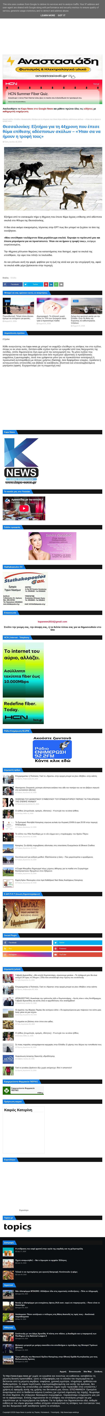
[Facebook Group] (27, 960)
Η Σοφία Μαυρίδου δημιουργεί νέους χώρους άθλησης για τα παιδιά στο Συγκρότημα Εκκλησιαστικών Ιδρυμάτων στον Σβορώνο (51, 869)
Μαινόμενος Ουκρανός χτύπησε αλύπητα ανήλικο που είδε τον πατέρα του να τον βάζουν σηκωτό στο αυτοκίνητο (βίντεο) (57, 788)
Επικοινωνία (75, 1371)
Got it (61, 15)
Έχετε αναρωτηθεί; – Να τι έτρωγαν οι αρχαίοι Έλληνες (41, 1260)
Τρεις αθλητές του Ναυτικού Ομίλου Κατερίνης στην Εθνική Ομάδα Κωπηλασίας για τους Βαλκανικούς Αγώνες (56, 1358)
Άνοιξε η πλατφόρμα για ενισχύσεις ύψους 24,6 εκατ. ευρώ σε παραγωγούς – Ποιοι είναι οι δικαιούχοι (57, 1304)
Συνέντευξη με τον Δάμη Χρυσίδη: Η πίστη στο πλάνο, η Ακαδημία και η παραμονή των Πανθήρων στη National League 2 (55, 1334)
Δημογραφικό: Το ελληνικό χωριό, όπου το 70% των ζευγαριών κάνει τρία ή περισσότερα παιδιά (51, 318)
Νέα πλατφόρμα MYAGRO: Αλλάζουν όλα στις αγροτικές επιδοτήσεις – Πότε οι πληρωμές (56, 1291)
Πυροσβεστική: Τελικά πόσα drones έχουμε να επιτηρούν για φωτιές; (18, 317)
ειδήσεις (88, 108)
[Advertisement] (52, 27)
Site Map (88, 1371)
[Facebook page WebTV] (77, 960)
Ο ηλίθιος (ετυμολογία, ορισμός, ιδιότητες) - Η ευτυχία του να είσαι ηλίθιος (47, 811)
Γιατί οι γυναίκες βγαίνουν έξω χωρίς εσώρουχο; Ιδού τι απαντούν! (43, 1068)
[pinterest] (77, 948)
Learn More (48, 15)
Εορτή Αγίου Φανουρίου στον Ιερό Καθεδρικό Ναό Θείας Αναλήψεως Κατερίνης (49, 880)
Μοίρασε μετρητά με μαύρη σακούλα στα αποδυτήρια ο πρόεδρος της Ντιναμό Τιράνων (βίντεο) (56, 1346)
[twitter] (77, 942)
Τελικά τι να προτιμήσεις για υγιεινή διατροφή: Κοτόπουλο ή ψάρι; (46, 1272)
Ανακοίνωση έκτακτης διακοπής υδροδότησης (35, 1056)
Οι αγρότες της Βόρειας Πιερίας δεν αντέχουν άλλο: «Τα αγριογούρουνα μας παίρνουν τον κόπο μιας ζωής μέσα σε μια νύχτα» (58, 1011)
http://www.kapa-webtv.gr (70, 1412)
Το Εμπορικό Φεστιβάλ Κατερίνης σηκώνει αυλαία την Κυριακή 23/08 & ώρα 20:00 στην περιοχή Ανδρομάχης (56, 823)
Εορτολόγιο (23, 1210)
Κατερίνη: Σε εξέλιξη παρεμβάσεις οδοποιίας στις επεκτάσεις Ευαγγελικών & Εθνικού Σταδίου (55, 845)
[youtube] (77, 954)
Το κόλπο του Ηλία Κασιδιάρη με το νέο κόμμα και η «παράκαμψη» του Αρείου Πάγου (51, 834)
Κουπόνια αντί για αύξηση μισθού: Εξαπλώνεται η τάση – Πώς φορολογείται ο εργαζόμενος (54, 857)
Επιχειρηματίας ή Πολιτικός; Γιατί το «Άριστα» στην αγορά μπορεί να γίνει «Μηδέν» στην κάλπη (56, 776)
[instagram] (27, 954)
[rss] (27, 948)
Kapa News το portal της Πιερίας (28, 1412)
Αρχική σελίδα (8, 119)
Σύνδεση (98, 1371)
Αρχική (63, 1371)
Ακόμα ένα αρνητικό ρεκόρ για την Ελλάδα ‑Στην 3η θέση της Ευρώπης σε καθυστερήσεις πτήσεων (85, 319)
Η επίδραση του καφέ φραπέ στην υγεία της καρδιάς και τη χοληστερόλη (49, 1249)
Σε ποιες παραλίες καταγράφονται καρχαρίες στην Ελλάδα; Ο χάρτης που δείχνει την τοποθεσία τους (58, 1044)
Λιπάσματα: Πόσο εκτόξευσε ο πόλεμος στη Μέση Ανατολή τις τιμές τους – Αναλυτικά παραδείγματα (54, 1315)
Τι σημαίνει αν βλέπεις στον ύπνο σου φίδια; (34, 1021)
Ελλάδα (17, 119)
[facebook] (27, 942)
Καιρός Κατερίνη (18, 1110)
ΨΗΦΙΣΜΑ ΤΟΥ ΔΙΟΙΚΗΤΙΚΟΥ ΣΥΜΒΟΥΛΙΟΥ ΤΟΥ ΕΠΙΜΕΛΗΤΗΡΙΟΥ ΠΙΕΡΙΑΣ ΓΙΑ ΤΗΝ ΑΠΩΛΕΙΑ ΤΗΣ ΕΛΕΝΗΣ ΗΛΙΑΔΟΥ (57, 800)
